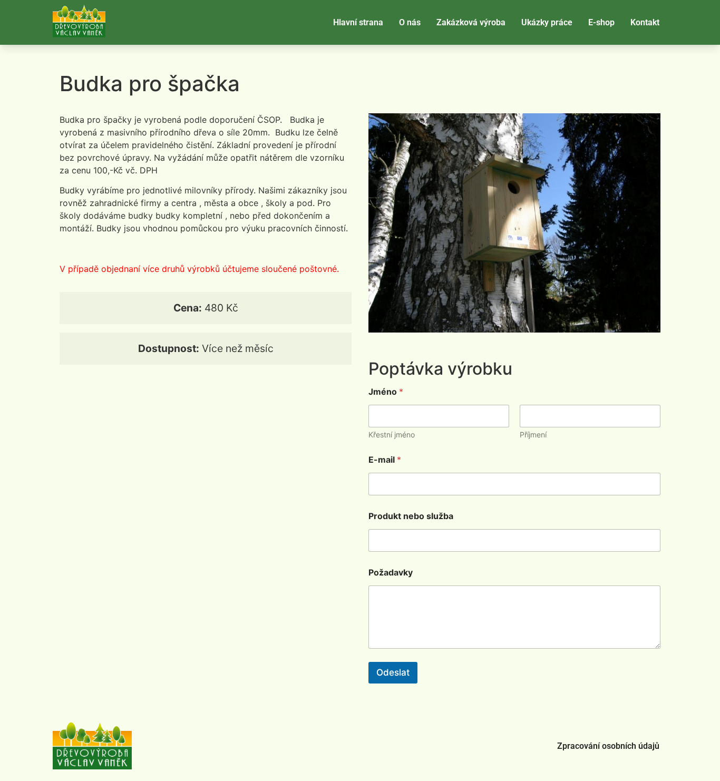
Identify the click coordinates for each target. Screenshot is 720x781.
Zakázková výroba (470, 22)
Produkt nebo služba (410, 516)
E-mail (384, 460)
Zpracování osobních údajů (608, 746)
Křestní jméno (391, 434)
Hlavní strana (358, 22)
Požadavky (390, 573)
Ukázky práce (546, 22)
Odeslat (393, 672)
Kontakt (644, 22)
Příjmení (533, 434)
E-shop (601, 22)
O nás (410, 22)
